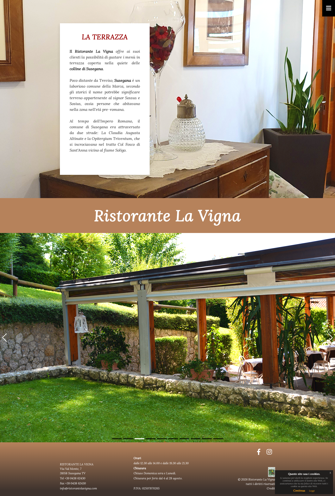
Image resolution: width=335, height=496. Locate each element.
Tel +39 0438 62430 (72, 478)
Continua (299, 490)
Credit (271, 488)
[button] (117, 438)
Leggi (312, 490)
